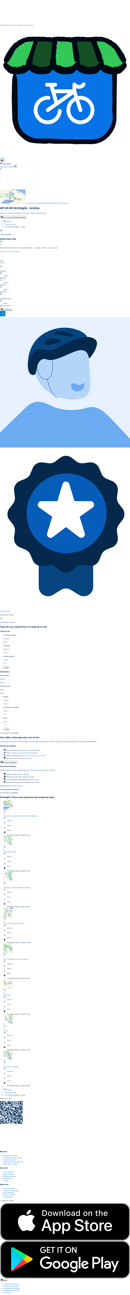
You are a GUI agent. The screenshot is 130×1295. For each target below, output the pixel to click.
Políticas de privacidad (11, 1286)
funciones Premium (16, 786)
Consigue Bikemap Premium (9, 789)
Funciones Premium (26, 25)
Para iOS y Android (10, 1160)
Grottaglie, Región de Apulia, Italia (34, 213)
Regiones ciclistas (9, 1176)
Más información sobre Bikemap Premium (41, 770)
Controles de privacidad (12, 1288)
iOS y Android (24, 774)
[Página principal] (65, 12)
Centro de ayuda (9, 1195)
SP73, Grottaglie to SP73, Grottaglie (16, 959)
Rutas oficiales (8, 1172)
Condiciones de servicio (12, 1284)
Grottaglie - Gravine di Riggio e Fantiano (17, 887)
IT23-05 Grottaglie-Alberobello (14, 923)
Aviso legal (7, 1292)
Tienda (6, 1180)
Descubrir (3, 25)
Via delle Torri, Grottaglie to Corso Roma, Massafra (21, 816)
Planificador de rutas (13, 25)
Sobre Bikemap (9, 1193)
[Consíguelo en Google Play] (65, 1260)
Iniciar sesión (6, 164)
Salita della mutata (10, 852)
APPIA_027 (7, 995)
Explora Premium (9, 1188)
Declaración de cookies (11, 1290)
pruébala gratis (33, 779)
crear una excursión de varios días (33, 755)
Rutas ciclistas (8, 1174)
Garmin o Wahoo (26, 758)
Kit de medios (8, 1197)
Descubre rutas (11, 224)
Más (7, 668)
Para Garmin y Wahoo (11, 1164)
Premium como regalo (11, 1190)
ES (3, 161)
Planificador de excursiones (13, 1158)
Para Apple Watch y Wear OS (13, 1162)
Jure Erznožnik (5, 611)
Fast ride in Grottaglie (11, 1066)
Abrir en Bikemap (7, 310)
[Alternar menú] (15, 166)
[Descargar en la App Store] (65, 1222)
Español (5, 1280)
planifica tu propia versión (20, 753)
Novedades (7, 1178)
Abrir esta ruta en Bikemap (10, 762)
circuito (6, 1031)
